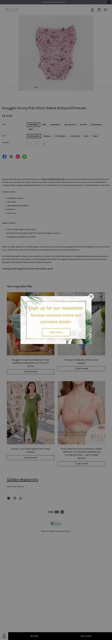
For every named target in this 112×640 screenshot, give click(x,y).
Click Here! (56, 332)
